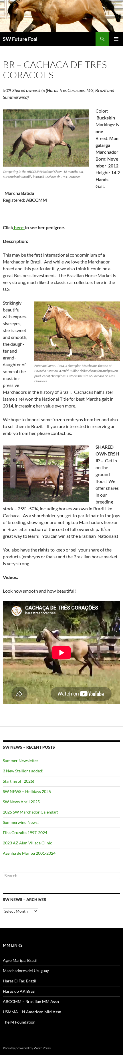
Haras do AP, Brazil (20, 991)
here (19, 227)
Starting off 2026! (18, 781)
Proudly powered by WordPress (27, 1048)
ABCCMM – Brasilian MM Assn (31, 1001)
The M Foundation (19, 1022)
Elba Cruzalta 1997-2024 (25, 832)
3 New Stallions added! (23, 770)
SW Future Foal (20, 39)
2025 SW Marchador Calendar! (30, 812)
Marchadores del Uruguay (26, 970)
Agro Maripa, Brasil (20, 960)
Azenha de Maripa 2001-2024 (29, 853)
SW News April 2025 (21, 801)
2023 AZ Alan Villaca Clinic (27, 842)
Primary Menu (116, 39)
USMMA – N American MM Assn (32, 1011)
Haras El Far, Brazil (19, 980)
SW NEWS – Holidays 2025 (27, 791)
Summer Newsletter (20, 760)
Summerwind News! (21, 822)
